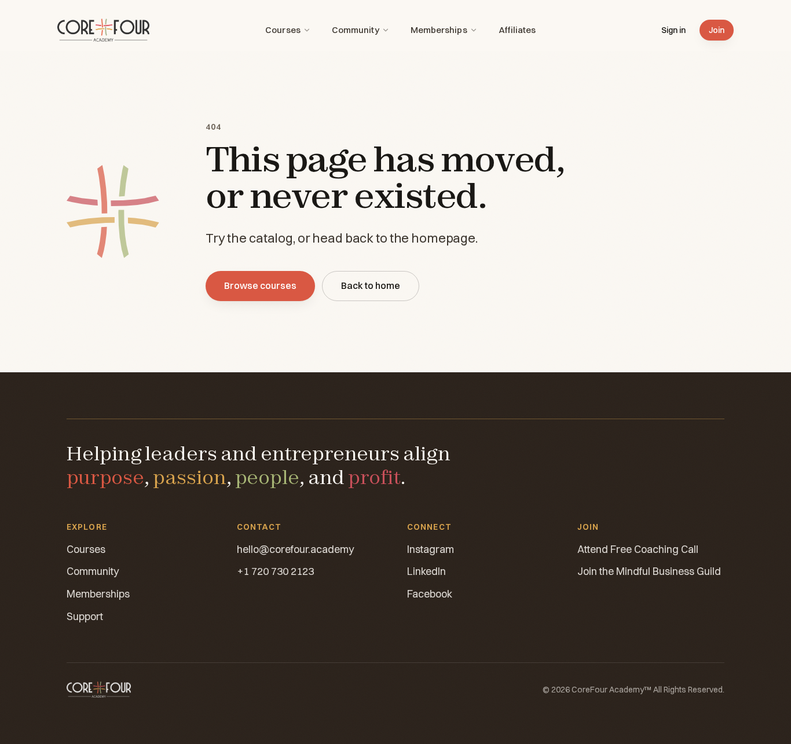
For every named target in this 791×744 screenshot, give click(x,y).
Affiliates (517, 29)
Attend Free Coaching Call (637, 549)
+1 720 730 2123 (275, 571)
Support (85, 616)
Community (355, 29)
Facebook (429, 593)
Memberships (439, 29)
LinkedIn (426, 571)
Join (716, 30)
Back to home (370, 285)
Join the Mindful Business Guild (649, 571)
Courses (283, 29)
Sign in (673, 30)
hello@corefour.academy (295, 549)
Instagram (430, 549)
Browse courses (260, 285)
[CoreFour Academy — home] (103, 30)
